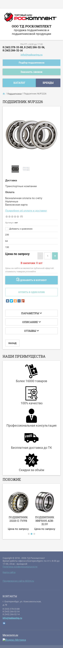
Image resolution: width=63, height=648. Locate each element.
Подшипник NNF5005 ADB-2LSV (44, 520)
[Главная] (4, 94)
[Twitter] (11, 300)
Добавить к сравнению (21, 229)
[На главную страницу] (30, 18)
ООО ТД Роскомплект (31, 26)
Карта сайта (9, 572)
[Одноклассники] (15, 300)
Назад (12, 343)
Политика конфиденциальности (20, 566)
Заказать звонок (31, 72)
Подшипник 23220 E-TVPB (18, 518)
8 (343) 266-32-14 (13, 50)
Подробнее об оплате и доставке (26, 210)
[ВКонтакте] (7, 300)
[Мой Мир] (19, 300)
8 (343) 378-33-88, (13, 47)
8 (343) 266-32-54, (34, 47)
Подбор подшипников (31, 62)
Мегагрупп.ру (10, 635)
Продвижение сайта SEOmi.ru (18, 581)
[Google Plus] (22, 300)
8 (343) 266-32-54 (11, 611)
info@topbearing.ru (32, 54)
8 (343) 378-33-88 (11, 609)
